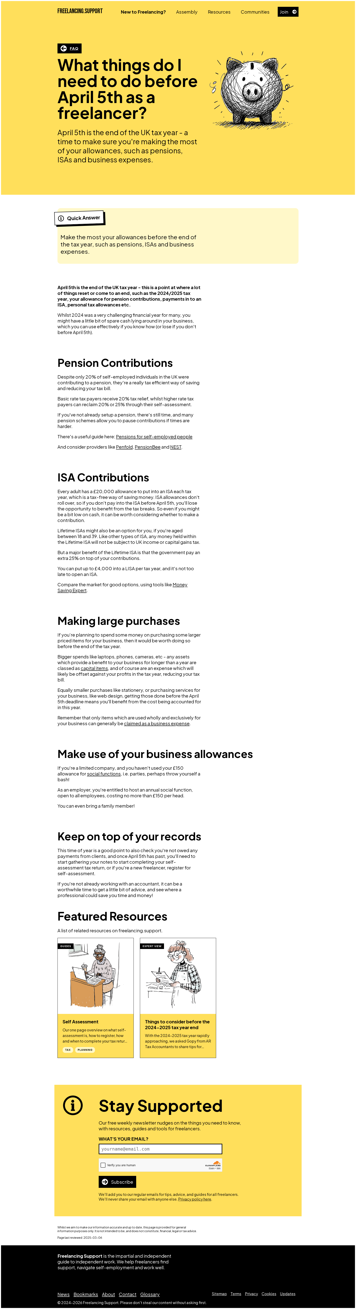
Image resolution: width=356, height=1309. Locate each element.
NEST (175, 447)
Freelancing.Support (80, 11)
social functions (104, 773)
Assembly (187, 12)
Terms (236, 1293)
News (63, 1294)
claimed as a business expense (157, 723)
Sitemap (219, 1293)
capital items (94, 668)
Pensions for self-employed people (154, 436)
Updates (287, 1293)
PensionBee (147, 447)
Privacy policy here (194, 1199)
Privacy (251, 1293)
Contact (127, 1294)
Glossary (150, 1294)
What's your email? (123, 1139)
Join (284, 12)
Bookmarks (86, 1294)
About (108, 1294)
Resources (219, 12)
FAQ (74, 48)
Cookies (269, 1293)
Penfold (124, 447)
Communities (255, 12)
